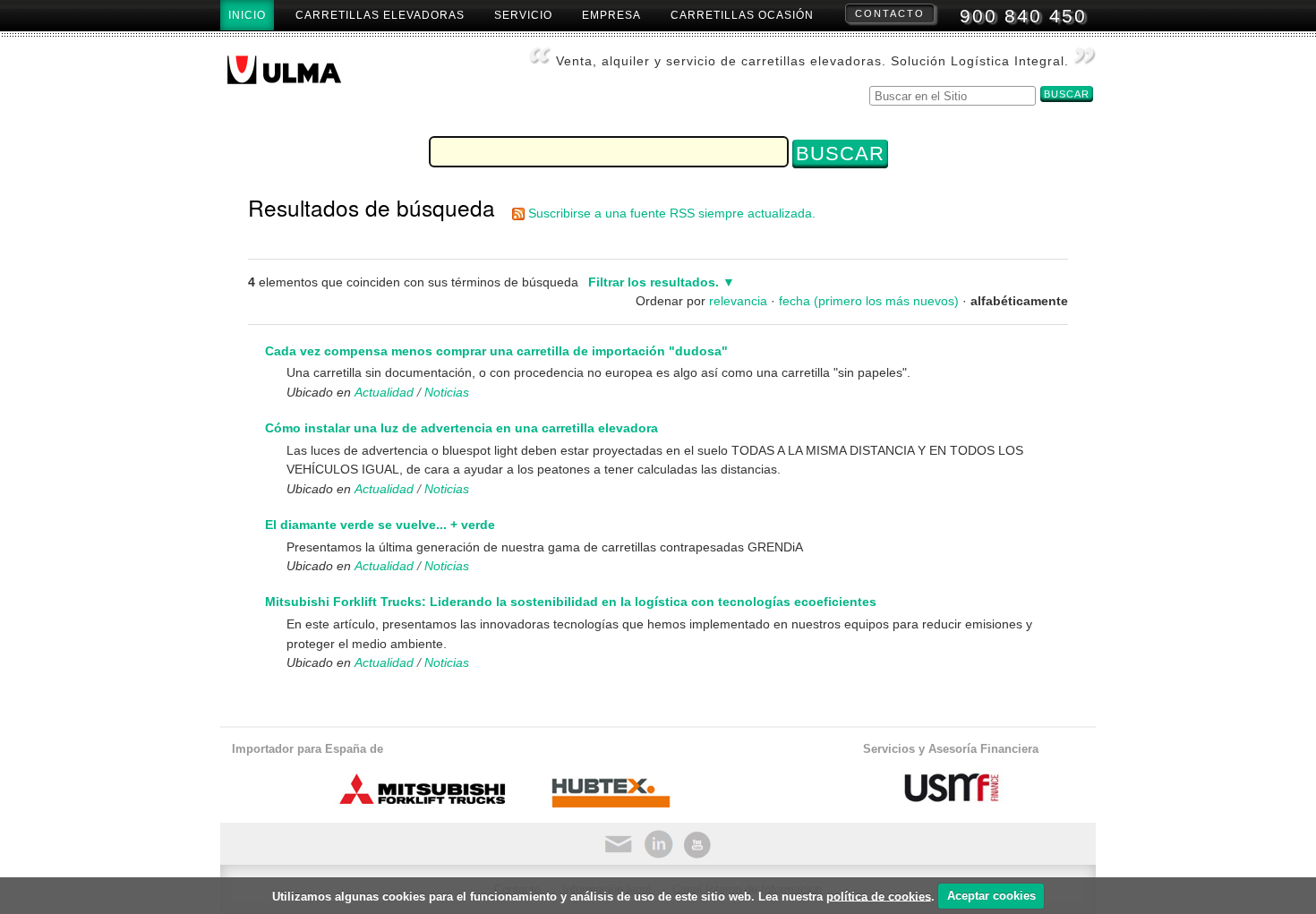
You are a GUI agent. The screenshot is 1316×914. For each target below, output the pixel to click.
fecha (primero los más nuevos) (869, 301)
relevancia (738, 301)
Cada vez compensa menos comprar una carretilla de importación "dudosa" (496, 351)
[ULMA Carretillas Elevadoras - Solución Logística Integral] (298, 75)
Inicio (247, 15)
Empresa (611, 15)
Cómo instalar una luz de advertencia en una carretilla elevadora (461, 428)
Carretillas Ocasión (742, 15)
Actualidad (384, 392)
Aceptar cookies (991, 895)
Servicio (523, 15)
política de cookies (878, 895)
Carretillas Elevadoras (380, 15)
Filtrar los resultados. (653, 282)
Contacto (890, 13)
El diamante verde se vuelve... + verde (380, 524)
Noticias (446, 392)
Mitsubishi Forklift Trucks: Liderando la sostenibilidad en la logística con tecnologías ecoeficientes (570, 601)
